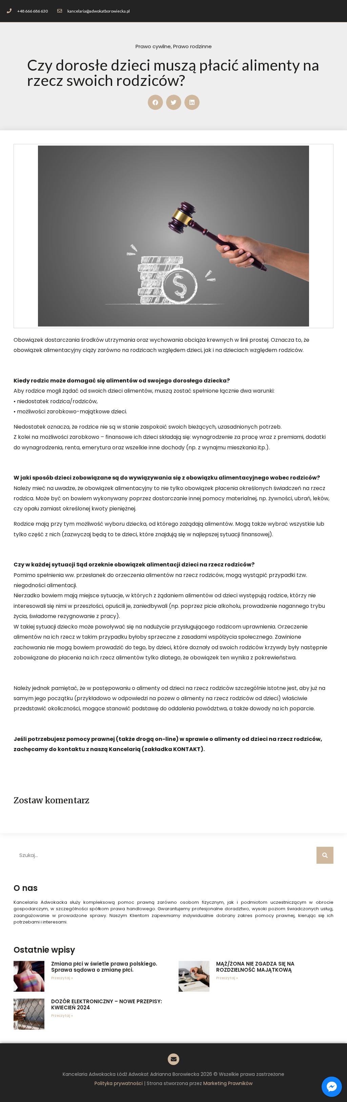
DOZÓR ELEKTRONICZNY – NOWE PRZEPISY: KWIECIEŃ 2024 (106, 1004)
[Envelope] (173, 1059)
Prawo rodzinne (192, 46)
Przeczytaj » (62, 977)
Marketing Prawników (227, 1083)
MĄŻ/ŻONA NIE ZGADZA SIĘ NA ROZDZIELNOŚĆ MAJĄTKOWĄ (255, 966)
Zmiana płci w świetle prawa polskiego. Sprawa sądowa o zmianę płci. (104, 966)
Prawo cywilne (153, 46)
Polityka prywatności (119, 1083)
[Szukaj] (325, 855)
